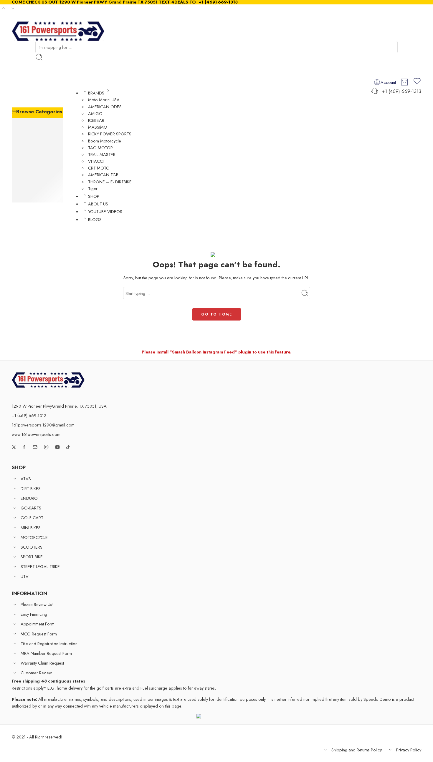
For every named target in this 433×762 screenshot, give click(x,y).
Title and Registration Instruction (49, 643)
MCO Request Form (39, 634)
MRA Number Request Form (46, 653)
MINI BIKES (34, 160)
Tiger (92, 188)
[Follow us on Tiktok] (68, 447)
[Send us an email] (35, 447)
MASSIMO (97, 127)
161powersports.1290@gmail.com (43, 425)
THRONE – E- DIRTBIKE (110, 182)
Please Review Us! (37, 604)
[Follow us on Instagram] (46, 447)
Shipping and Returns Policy (356, 750)
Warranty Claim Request (42, 663)
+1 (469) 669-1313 (400, 91)
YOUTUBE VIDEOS (105, 211)
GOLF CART (35, 153)
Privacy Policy (408, 750)
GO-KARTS (34, 145)
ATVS (29, 122)
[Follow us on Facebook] (24, 447)
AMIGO (95, 113)
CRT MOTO (99, 168)
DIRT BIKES (34, 130)
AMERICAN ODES (105, 107)
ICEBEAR (96, 120)
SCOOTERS (35, 176)
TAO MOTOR (100, 148)
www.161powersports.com (36, 434)
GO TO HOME (216, 314)
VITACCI (96, 161)
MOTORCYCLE (37, 168)
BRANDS (96, 93)
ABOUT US (98, 204)
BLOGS (95, 219)
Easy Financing (34, 614)
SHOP (93, 196)
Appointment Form (37, 624)
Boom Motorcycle (104, 141)
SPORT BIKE (35, 184)
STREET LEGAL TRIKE (43, 191)
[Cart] (404, 82)
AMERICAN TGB (103, 175)
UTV (28, 199)
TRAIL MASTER (101, 154)
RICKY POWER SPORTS (109, 134)
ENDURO (32, 138)
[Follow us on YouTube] (57, 447)
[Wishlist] (417, 82)
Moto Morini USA (104, 100)
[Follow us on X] (14, 447)
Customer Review (36, 673)
